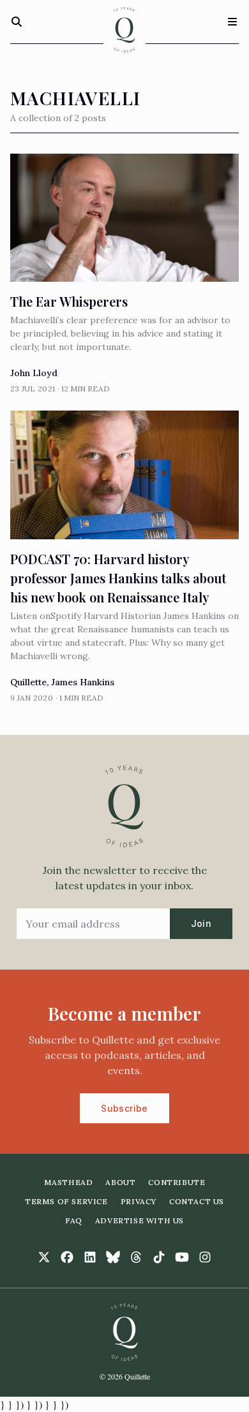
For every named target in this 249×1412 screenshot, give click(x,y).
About (120, 1182)
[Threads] (136, 1257)
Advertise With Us (139, 1220)
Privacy (138, 1201)
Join (201, 923)
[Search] (16, 21)
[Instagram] (205, 1257)
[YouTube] (182, 1257)
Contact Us (196, 1201)
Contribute (176, 1182)
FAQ (73, 1220)
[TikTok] (159, 1257)
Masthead (68, 1182)
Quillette (28, 682)
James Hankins (82, 682)
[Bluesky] (113, 1257)
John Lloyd (33, 373)
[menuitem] (68, 1182)
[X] (44, 1257)
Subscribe (124, 1108)
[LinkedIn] (90, 1257)
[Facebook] (67, 1257)
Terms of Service (66, 1201)
